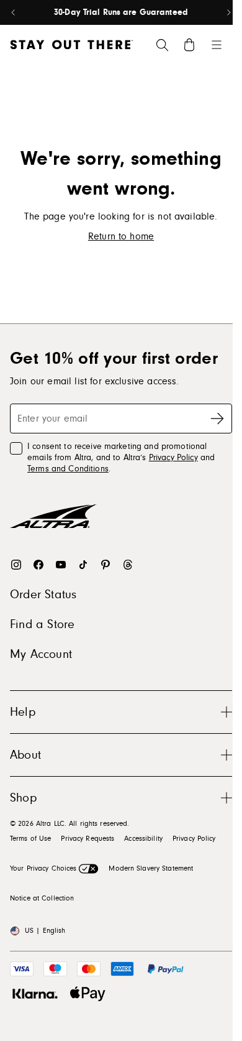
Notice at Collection (42, 898)
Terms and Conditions (68, 469)
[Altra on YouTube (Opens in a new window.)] (61, 564)
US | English (45, 931)
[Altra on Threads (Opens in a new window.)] (128, 564)
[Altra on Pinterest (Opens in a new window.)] (105, 564)
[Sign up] (217, 418)
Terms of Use (30, 839)
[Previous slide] (13, 12)
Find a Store (42, 624)
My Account (41, 654)
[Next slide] (228, 12)
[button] (121, 711)
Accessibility (143, 839)
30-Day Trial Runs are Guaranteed (121, 12)
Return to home (121, 236)
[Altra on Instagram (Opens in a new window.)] (16, 564)
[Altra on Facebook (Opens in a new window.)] (38, 564)
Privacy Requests (87, 839)
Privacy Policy (173, 458)
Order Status (43, 594)
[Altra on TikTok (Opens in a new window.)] (83, 564)
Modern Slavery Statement (151, 868)
